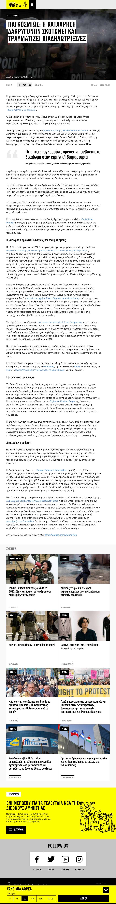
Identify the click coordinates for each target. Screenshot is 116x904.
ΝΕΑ (8, 15)
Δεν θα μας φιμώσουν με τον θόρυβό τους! (32, 639)
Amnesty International (17, 4)
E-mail (29, 85)
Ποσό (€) (11, 893)
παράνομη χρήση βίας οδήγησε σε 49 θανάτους (52, 298)
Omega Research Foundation (51, 470)
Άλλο (50, 898)
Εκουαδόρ (48, 366)
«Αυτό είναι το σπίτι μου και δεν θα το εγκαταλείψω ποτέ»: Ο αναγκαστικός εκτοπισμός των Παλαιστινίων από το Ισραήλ (32, 696)
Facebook (19, 85)
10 (17, 898)
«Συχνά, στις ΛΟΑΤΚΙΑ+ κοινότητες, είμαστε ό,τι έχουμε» (84, 639)
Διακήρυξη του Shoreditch (20, 521)
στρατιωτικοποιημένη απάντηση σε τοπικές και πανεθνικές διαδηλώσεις (47, 250)
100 (40, 898)
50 (32, 898)
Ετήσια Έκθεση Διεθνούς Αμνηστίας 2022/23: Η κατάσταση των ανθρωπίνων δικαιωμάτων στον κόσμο (32, 582)
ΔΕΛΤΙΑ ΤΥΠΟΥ (15, 558)
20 (25, 898)
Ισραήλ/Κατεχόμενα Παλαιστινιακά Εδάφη (39, 369)
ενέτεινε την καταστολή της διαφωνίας (60, 322)
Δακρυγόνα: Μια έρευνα (21, 109)
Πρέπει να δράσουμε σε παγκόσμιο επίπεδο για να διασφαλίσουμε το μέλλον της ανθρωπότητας (84, 752)
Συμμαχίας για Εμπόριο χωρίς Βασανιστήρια (32, 500)
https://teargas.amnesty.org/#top (61, 534)
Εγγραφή (18, 829)
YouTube (65, 869)
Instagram (79, 869)
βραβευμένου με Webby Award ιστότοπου (66, 130)
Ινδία (77, 366)
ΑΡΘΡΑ (15, 15)
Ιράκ (8, 369)
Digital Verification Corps (62, 401)
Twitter (24, 85)
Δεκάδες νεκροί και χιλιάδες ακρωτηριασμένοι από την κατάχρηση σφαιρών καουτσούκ (84, 582)
